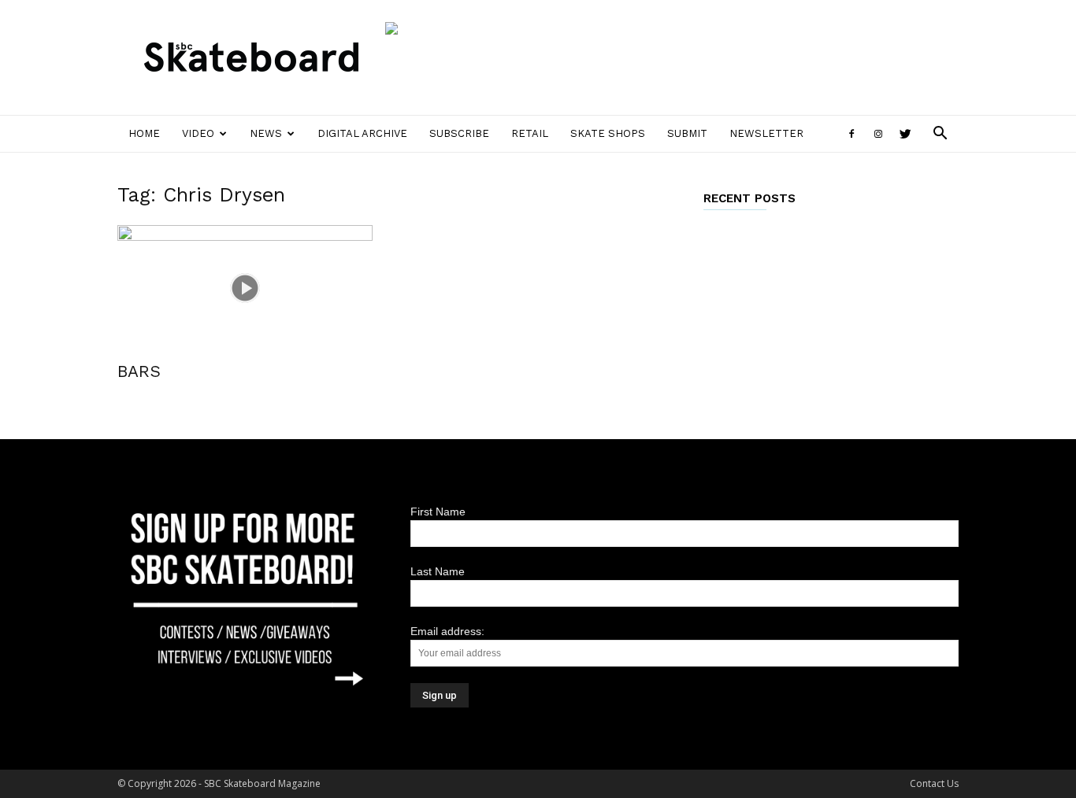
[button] (940, 134)
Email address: (447, 631)
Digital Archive (362, 133)
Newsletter (766, 133)
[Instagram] (878, 134)
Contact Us (934, 783)
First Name (438, 511)
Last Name (437, 571)
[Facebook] (851, 134)
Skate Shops (607, 133)
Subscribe (459, 133)
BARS (139, 371)
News (266, 133)
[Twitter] (905, 134)
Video (198, 133)
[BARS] (245, 288)
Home (144, 133)
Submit (687, 133)
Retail (529, 133)
